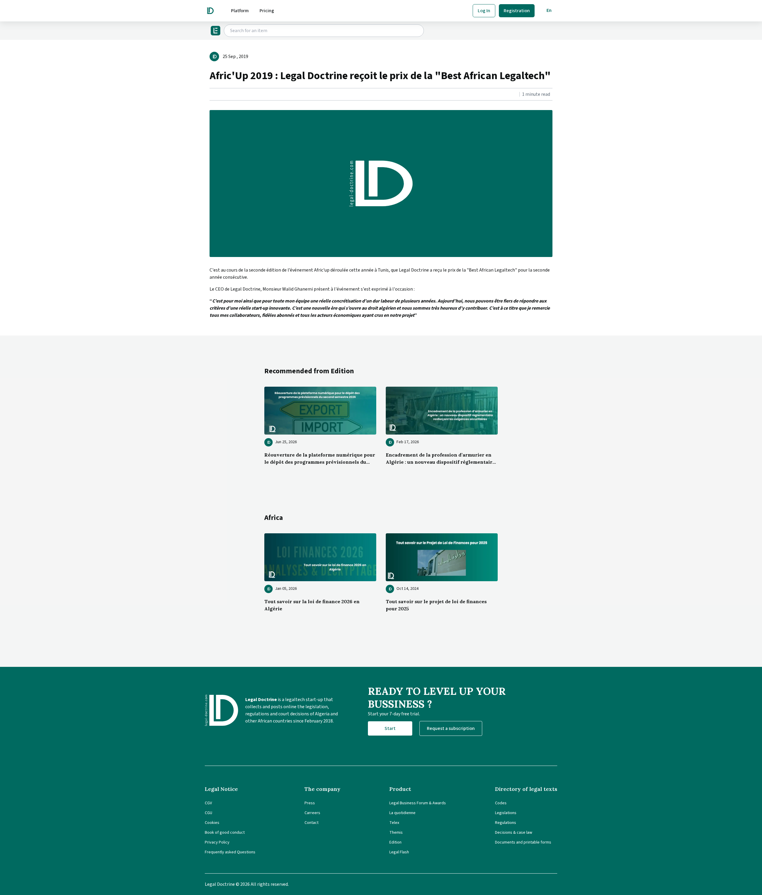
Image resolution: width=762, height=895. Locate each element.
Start (390, 728)
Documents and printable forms (523, 842)
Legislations (505, 813)
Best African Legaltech (492, 270)
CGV (208, 803)
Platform (240, 10)
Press (310, 803)
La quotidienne (402, 813)
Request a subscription (451, 728)
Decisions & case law (513, 833)
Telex (394, 823)
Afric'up (321, 270)
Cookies (212, 823)
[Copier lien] (210, 94)
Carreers (312, 813)
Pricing (267, 10)
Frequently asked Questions (230, 852)
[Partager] (211, 94)
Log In (484, 10)
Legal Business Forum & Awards (417, 803)
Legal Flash (399, 852)
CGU (208, 813)
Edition (395, 842)
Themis (396, 833)
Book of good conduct (225, 833)
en (549, 10)
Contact (311, 823)
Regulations (505, 823)
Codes (501, 803)
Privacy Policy (217, 842)
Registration (517, 10)
